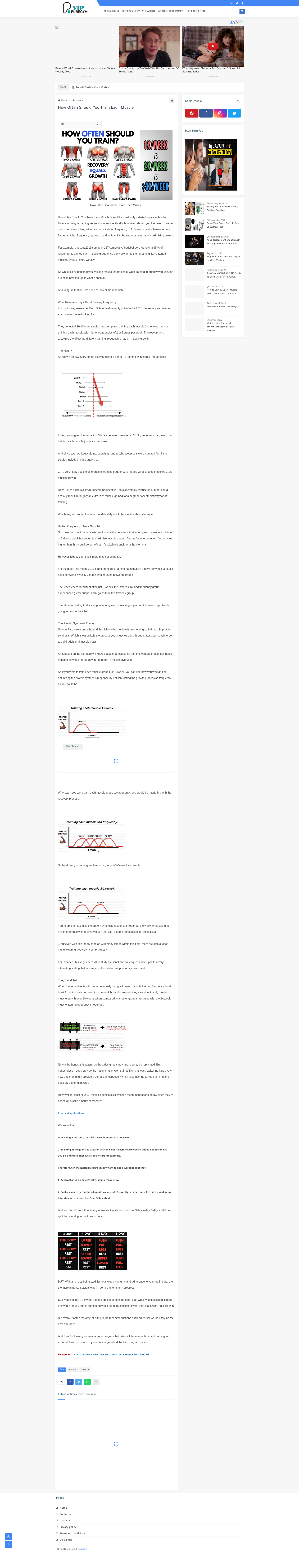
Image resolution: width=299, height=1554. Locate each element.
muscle (79, 100)
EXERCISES (127, 11)
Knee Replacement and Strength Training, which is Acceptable (223, 242)
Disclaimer (66, 1539)
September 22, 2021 (219, 236)
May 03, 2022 (215, 319)
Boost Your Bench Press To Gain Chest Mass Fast (223, 225)
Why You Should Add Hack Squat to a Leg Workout (223, 259)
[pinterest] (191, 113)
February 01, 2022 (218, 203)
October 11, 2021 (217, 303)
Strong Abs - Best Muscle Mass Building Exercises (222, 209)
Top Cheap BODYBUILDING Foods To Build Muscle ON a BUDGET (224, 275)
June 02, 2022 (215, 253)
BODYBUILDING (111, 11)
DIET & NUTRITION (195, 11)
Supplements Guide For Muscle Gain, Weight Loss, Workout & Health (110, 87)
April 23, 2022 (216, 286)
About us (65, 1520)
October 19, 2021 (217, 270)
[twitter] (236, 3)
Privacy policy (68, 1527)
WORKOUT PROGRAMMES (170, 11)
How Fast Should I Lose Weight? (223, 307)
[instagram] (231, 3)
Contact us (66, 1514)
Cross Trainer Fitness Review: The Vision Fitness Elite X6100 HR (111, 1355)
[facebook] (242, 3)
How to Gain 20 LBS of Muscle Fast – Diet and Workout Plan (222, 292)
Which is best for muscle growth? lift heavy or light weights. (220, 327)
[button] (70, 1382)
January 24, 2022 (217, 220)
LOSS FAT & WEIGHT (145, 11)
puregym (85, 1370)
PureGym (82, 1549)
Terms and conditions (72, 1533)
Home (64, 100)
